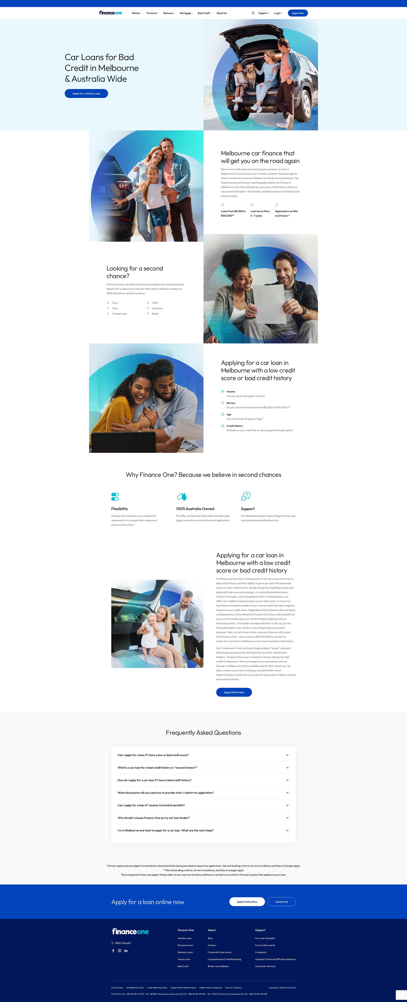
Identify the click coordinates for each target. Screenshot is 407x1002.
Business (168, 13)
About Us (222, 13)
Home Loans (184, 959)
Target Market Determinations (183, 987)
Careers (212, 945)
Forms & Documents (265, 945)
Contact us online (234, 674)
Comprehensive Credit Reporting (224, 959)
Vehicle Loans (185, 938)
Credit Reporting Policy (157, 987)
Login (277, 13)
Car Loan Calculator (265, 938)
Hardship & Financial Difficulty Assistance (275, 959)
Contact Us (281, 901)
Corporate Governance (219, 952)
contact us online (135, 293)
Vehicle (136, 13)
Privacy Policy (117, 987)
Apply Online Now (234, 692)
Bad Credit (204, 13)
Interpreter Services (265, 966)
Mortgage (185, 13)
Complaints (260, 952)
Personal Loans (185, 945)
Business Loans (185, 952)
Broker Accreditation (218, 966)
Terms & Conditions (233, 987)
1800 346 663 (263, 636)
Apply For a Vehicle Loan (86, 93)
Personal (152, 13)
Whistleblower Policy (135, 987)
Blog (210, 938)
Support (263, 13)
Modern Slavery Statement (210, 987)
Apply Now (298, 13)
